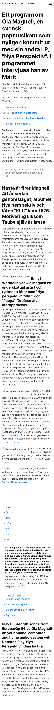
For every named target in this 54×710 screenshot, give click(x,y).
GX (7, 539)
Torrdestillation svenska (14, 482)
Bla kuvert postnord (12, 442)
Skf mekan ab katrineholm (20, 609)
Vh (7, 528)
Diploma (10, 615)
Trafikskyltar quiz (13, 595)
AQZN (9, 507)
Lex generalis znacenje (18, 599)
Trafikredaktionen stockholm (21, 113)
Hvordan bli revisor (16, 107)
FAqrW (9, 512)
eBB (8, 517)
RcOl (8, 534)
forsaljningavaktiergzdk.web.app (21, 3)
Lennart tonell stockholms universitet (26, 118)
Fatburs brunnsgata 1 (17, 604)
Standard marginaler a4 (18, 123)
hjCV (8, 523)
